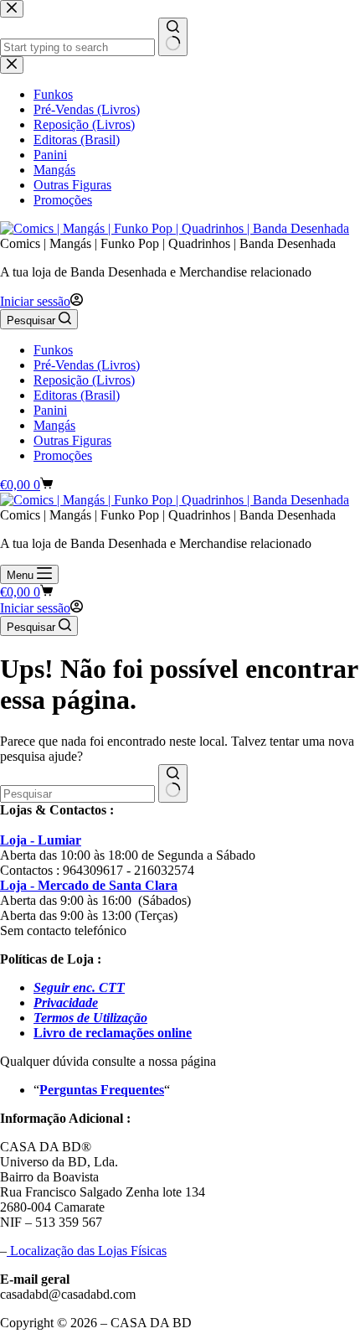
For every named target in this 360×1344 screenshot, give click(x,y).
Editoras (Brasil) (76, 395)
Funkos (53, 350)
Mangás (54, 425)
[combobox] (77, 794)
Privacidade (65, 1002)
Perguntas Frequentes (101, 1090)
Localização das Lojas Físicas (87, 1250)
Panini (50, 410)
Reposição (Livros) (84, 380)
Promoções (62, 455)
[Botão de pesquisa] (173, 783)
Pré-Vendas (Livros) (86, 365)
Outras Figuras (72, 440)
